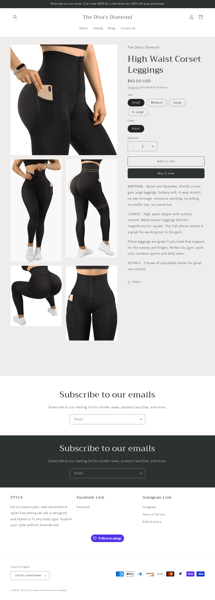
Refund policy (152, 522)
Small (136, 102)
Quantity (133, 137)
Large (177, 102)
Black (136, 128)
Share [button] (136, 282)
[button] (15, 17)
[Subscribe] (140, 419)
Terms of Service (154, 514)
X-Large (138, 112)
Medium (157, 102)
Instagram (149, 507)
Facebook (83, 507)
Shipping (133, 87)
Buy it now (166, 173)
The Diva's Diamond (32, 590)
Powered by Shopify (55, 590)
